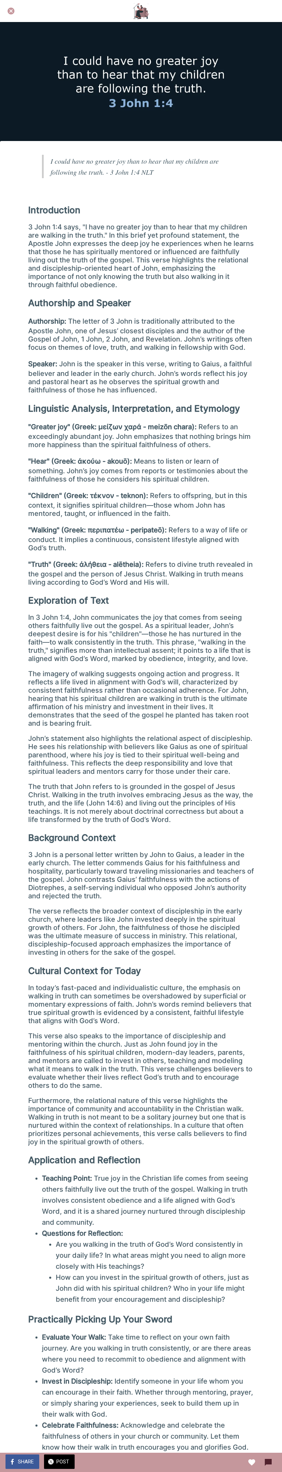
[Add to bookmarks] (251, 1462)
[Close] (11, 11)
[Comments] (268, 1462)
